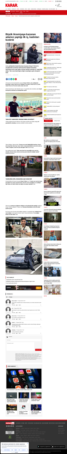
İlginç (37, 439)
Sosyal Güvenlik (38, 432)
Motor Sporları (39, 433)
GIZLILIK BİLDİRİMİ (45, 423)
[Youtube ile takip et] (56, 1)
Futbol (21, 433)
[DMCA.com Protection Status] (10, 436)
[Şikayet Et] (40, 305)
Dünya (18, 9)
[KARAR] (12, 5)
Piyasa (23, 432)
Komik (34, 439)
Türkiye (31, 428)
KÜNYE (26, 423)
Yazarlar (14, 9)
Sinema (31, 439)
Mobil (23, 437)
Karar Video (33, 9)
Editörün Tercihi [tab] (57, 120)
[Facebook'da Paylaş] (7, 79)
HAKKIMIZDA (18, 423)
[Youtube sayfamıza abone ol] (10, 426)
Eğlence (37, 435)
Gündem (25, 439)
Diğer (43, 433)
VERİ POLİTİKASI (52, 423)
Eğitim (38, 428)
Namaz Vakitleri (61, 430)
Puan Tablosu (61, 431)
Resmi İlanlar (45, 9)
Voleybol (29, 433)
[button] (32, 79)
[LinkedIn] (11, 79)
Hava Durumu (61, 428)
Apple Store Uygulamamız (59, 446)
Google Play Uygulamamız (45, 446)
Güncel (9, 9)
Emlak (26, 432)
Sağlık (29, 435)
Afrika (27, 11)
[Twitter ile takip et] (60, 1)
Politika (22, 428)
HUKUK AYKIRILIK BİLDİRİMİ (60, 423)
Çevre (35, 428)
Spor (26, 9)
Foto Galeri (19, 441)
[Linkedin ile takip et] (11, 426)
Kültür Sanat (52, 9)
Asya (24, 11)
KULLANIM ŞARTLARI (37, 423)
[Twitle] (9, 79)
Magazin (25, 435)
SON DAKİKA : (8, 13)
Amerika (17, 11)
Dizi (28, 439)
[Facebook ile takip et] (59, 1)
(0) (17, 312)
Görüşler (39, 9)
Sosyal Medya (31, 437)
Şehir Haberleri (61, 433)
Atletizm (33, 433)
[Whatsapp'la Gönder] (14, 79)
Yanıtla (14, 312)
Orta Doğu (13, 11)
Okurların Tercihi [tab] (48, 120)
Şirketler (44, 432)
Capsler (27, 440)
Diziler (22, 435)
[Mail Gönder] (16, 79)
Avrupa (21, 11)
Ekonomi (22, 9)
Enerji (34, 432)
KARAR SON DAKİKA (9, 432)
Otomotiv (30, 432)
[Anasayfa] (6, 9)
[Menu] (56, 9)
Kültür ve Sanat (39, 440)
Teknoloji (18, 437)
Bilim (39, 437)
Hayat (29, 9)
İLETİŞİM (22, 423)
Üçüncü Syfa (27, 428)
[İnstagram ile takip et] (57, 1)
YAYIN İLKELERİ (30, 423)
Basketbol (25, 433)
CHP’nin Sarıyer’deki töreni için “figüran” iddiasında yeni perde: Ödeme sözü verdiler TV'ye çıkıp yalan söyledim (32, 13)
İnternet (26, 437)
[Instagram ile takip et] (13, 426)
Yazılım (36, 437)
